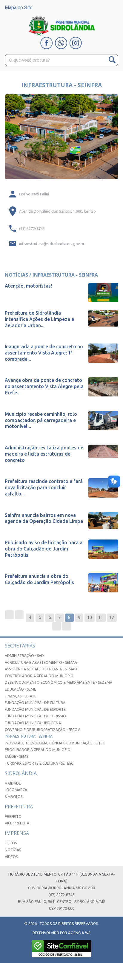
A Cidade (13, 783)
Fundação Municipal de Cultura (35, 703)
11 (100, 617)
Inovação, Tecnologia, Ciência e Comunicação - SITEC (55, 743)
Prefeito (13, 816)
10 (89, 617)
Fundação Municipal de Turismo (35, 716)
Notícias (13, 850)
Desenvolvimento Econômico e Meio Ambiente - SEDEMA (58, 682)
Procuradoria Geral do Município (37, 750)
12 (111, 617)
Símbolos (13, 797)
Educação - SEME (20, 689)
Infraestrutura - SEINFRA (29, 736)
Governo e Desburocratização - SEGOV (42, 730)
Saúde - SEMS (16, 756)
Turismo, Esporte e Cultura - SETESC (39, 763)
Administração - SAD (24, 656)
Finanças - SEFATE (20, 696)
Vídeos (11, 857)
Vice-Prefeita (17, 823)
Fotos (11, 843)
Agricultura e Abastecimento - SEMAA (41, 662)
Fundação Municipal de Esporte (35, 709)
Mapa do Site (19, 7)
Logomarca (16, 790)
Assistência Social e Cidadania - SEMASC (41, 669)
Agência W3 (79, 933)
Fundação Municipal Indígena (33, 723)
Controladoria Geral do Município (39, 676)
